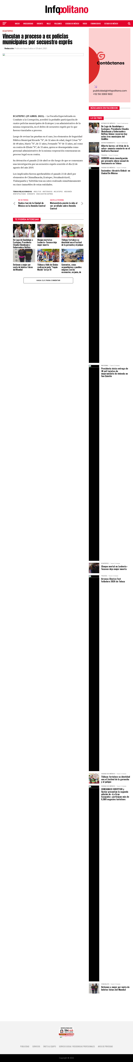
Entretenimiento (66, 30)
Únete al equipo (49, 1046)
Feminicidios (96, 23)
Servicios (36, 1046)
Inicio (17, 23)
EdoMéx (68, 192)
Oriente (40, 23)
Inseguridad (28, 23)
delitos (38, 192)
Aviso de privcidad (105, 1046)
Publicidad (24, 1046)
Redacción (9, 48)
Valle (49, 23)
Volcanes (58, 23)
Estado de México (111, 23)
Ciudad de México (72, 23)
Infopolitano (20, 194)
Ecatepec (59, 192)
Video (85, 23)
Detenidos (48, 192)
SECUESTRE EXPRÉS (45, 194)
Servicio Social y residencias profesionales (77, 1046)
